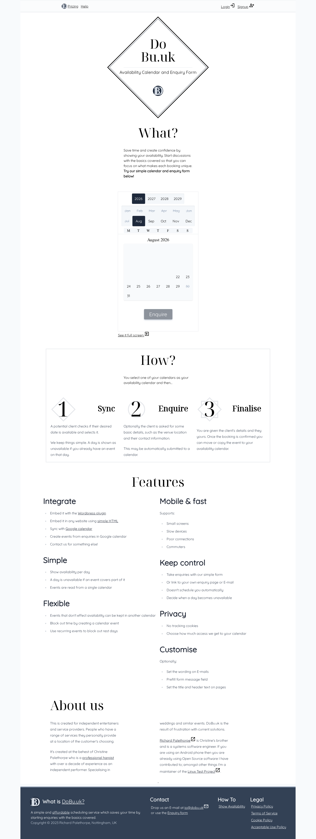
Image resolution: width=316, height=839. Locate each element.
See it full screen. (131, 335)
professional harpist (98, 757)
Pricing (73, 6)
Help (84, 6)
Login (225, 7)
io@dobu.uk (194, 807)
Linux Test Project (201, 771)
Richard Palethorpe (175, 740)
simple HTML (107, 521)
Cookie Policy (261, 820)
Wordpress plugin (92, 513)
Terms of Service (264, 813)
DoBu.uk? (73, 801)
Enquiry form (177, 813)
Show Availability (232, 806)
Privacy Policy (262, 806)
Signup (243, 7)
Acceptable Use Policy (268, 827)
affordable (61, 812)
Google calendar (79, 528)
